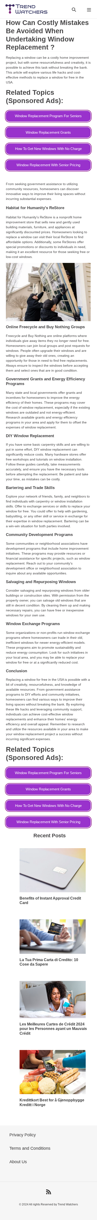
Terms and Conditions (29, 1148)
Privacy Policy (22, 1135)
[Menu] (89, 9)
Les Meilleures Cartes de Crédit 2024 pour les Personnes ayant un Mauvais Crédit (53, 1028)
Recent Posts (49, 835)
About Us (18, 1161)
